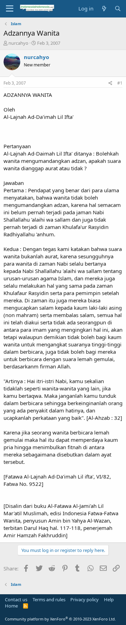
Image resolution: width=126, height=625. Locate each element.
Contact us (16, 599)
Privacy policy (84, 599)
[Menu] (9, 8)
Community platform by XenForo (60, 619)
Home (11, 606)
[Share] (110, 83)
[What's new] (104, 8)
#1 (119, 83)
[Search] (118, 8)
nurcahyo (18, 43)
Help (109, 599)
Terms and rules (49, 599)
